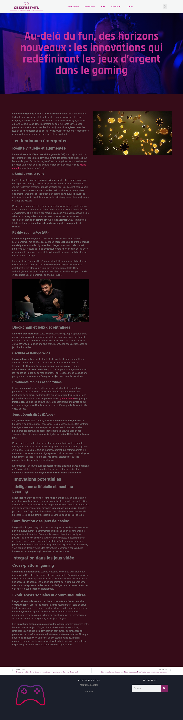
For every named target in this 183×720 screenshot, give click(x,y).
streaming (116, 6)
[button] (165, 6)
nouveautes (73, 6)
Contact (89, 691)
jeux (103, 6)
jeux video (89, 6)
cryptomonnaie (66, 398)
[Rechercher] (164, 688)
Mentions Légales (89, 685)
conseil (130, 6)
